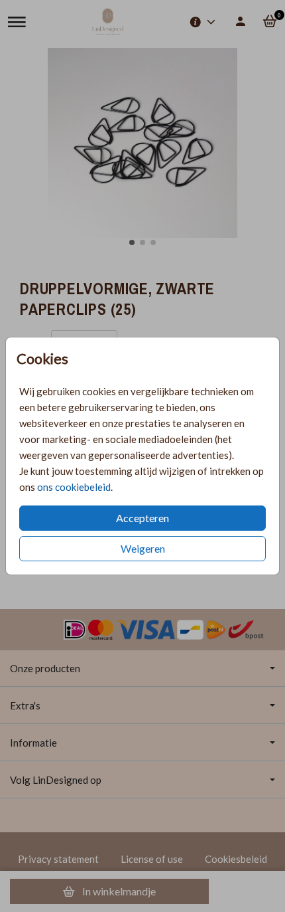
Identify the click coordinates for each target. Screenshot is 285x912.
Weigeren (143, 548)
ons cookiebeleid (74, 487)
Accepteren (142, 517)
